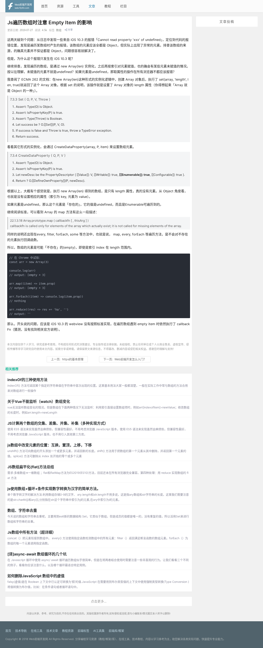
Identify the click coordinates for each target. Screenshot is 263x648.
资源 (60, 6)
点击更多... (98, 601)
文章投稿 (226, 22)
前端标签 (83, 630)
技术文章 (52, 630)
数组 (58, 30)
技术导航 (21, 630)
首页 (44, 6)
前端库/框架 (116, 630)
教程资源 (68, 630)
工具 (76, 6)
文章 (92, 6)
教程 (107, 6)
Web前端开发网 (38, 639)
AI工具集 (99, 630)
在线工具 (36, 630)
